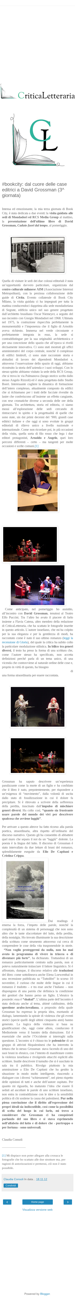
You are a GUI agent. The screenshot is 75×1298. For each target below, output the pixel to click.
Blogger (45, 1293)
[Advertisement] (37, 43)
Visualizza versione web (37, 1209)
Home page (37, 1202)
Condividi (11, 1185)
